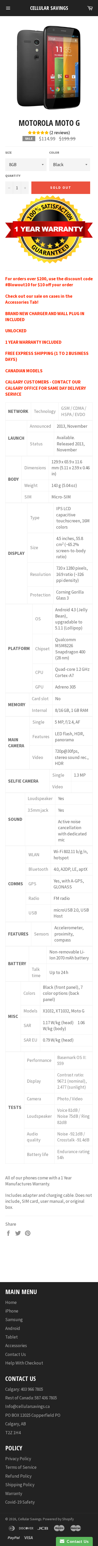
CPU (39, 672)
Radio (33, 898)
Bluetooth (38, 869)
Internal (39, 710)
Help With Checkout (24, 1363)
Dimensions (35, 468)
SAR (27, 1025)
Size (8, 152)
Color (54, 152)
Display (34, 1081)
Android (12, 1328)
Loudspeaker (40, 798)
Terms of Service (21, 1467)
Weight (31, 485)
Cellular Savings (49, 7)
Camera (34, 1099)
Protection (40, 595)
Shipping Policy (19, 1484)
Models (30, 1011)
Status (36, 444)
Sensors (41, 934)
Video (37, 757)
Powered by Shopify (58, 1519)
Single (38, 722)
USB (32, 913)
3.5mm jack (38, 810)
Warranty (13, 1493)
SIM (28, 497)
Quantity (12, 176)
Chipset (42, 649)
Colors (29, 993)
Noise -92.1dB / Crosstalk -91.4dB (73, 1137)
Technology (45, 411)
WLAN (33, 855)
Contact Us (15, 1354)
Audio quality (34, 1137)
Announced (40, 426)
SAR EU (30, 1040)
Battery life (37, 1154)
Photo (63, 1099)
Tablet (11, 1337)
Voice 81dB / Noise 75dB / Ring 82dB (73, 1116)
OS (38, 619)
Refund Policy (18, 1476)
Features (40, 736)
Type (34, 518)
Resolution (40, 574)
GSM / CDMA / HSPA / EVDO (73, 411)
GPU (39, 687)
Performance (39, 1060)
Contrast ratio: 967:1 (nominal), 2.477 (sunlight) (72, 1081)
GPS (32, 884)
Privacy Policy (18, 1458)
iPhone (11, 1311)
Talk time (36, 972)
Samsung (14, 1319)
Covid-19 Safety (20, 1502)
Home (11, 1302)
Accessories (16, 1345)
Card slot (40, 698)
